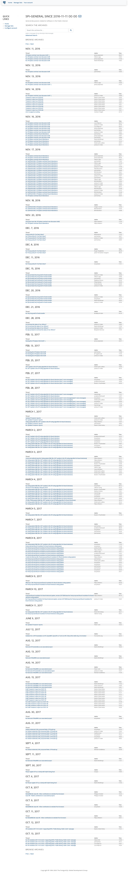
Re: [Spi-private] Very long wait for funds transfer (39, 275)
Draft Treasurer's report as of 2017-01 (36, 689)
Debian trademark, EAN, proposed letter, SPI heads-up (40, 729)
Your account (28, 2)
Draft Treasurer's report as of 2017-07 (36, 700)
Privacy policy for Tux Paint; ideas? (35, 234)
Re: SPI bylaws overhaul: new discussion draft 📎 (39, 84)
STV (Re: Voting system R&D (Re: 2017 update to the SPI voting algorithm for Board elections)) (50, 500)
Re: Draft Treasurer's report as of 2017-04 (37, 702)
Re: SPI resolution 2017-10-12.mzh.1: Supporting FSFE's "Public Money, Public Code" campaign (51, 840)
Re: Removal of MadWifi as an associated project (39, 669)
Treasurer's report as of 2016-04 (34, 103)
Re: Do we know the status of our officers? (37, 326)
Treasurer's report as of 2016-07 (34, 108)
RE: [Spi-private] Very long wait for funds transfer (39, 284)
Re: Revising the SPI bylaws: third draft (36, 352)
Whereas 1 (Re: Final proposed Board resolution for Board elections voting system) (48, 582)
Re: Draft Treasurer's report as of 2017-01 (37, 705)
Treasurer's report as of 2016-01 (34, 97)
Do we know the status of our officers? (36, 324)
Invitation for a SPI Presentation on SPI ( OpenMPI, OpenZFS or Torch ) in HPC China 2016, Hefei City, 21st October (56, 636)
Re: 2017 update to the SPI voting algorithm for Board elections (43, 368)
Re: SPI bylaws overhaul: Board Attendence (37, 134)
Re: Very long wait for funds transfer (35, 313)
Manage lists (18, 2)
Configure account (11, 28)
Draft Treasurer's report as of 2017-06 (36, 698)
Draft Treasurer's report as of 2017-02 (36, 691)
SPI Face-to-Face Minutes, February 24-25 (37, 487)
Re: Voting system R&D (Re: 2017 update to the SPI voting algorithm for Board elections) (49, 443)
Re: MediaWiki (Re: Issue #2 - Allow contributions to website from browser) (46, 818)
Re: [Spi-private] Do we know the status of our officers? (40, 330)
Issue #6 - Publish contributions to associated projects (40, 795)
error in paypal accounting (33, 112)
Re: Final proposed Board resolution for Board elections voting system (45, 548)
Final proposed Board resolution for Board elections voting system (44, 546)
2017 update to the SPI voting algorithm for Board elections (42, 367)
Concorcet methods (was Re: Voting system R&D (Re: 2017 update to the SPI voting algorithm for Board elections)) (56, 458)
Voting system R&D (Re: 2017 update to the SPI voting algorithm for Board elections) (48, 422)
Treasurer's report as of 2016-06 (34, 106)
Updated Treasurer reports (33, 418)
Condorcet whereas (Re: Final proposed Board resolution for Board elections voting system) (51, 557)
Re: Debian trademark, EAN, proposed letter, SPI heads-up (41, 731)
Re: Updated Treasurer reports (34, 420)
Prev (27, 44)
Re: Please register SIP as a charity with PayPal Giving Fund (41, 783)
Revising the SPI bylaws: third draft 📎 (36, 341)
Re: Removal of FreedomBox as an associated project (40, 671)
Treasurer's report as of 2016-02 (34, 99)
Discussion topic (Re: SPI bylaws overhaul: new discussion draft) (43, 221)
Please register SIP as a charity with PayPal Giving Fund (40, 772)
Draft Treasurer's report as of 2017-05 (36, 696)
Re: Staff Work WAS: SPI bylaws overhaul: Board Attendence (42, 161)
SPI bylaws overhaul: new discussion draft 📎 (38, 55)
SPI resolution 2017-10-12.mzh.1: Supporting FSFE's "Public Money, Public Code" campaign (50, 829)
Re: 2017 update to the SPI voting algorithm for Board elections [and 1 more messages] (49, 379)
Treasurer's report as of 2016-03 (34, 101)
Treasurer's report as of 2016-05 (34, 104)
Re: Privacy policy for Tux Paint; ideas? (36, 236)
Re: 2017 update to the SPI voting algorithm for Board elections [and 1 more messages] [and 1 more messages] (56, 398)
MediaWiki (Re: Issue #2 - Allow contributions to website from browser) (45, 794)
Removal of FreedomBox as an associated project (39, 647)
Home (10, 2)
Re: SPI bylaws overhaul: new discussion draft (38, 57)
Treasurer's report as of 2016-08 (34, 110)
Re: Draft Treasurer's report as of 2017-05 (37, 703)
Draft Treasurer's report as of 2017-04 (36, 694)
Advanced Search (31, 35)
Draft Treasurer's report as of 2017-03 (36, 693)
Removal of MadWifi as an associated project (38, 658)
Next (32, 44)
